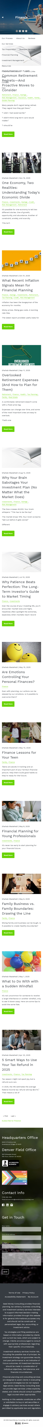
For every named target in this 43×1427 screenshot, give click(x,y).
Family (36, 98)
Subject (11, 1243)
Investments (15, 202)
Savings (23, 95)
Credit (31, 202)
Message (12, 1251)
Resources (6, 66)
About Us (20, 38)
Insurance (22, 98)
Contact (5, 82)
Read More (8, 134)
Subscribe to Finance (11, 1121)
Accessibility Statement (15, 1297)
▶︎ (41, 17)
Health (30, 98)
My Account (33, 1297)
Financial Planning (10, 55)
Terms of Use (14, 1293)
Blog (4, 77)
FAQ (3, 88)
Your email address (15, 1234)
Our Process (7, 38)
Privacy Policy (28, 1293)
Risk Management (9, 98)
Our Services (7, 44)
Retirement (6, 95)
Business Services (27, 49)
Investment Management (13, 60)
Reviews (31, 38)
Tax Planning (7, 297)
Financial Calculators (11, 71)
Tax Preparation (9, 49)
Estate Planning (8, 100)
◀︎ (3, 17)
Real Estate (13, 397)
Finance (15, 95)
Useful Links (29, 71)
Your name (13, 1226)
